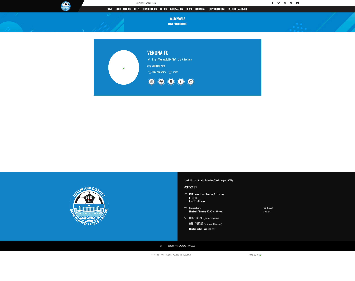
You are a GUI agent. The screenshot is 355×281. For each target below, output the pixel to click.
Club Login (140, 3)
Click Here (266, 211)
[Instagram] (190, 85)
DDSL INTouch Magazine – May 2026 (181, 245)
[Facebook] (181, 85)
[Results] (161, 85)
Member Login (151, 3)
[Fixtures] (151, 85)
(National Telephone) (204, 218)
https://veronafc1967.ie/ (164, 59)
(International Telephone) (205, 224)
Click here (187, 59)
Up (161, 245)
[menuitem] (109, 9)
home (170, 24)
